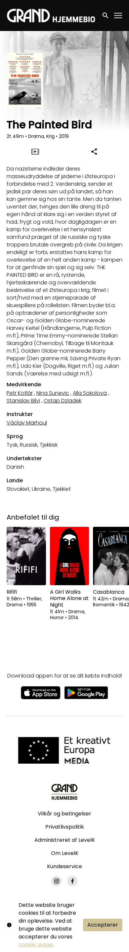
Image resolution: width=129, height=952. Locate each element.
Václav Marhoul (27, 423)
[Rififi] (26, 556)
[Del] (94, 151)
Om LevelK (64, 853)
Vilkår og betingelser (64, 813)
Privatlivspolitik (64, 827)
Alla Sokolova (90, 393)
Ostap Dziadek (62, 400)
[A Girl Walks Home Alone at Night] (69, 556)
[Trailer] (35, 151)
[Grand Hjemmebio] (64, 791)
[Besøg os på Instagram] (56, 881)
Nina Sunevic (52, 393)
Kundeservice (64, 866)
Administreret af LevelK (64, 840)
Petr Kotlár (20, 393)
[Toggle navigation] (118, 16)
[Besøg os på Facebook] (72, 881)
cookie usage (36, 944)
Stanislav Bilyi (23, 400)
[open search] (106, 15)
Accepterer (102, 925)
